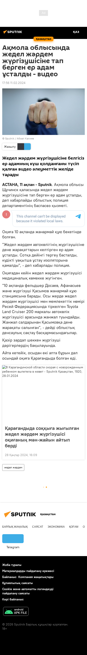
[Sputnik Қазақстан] (13, 34)
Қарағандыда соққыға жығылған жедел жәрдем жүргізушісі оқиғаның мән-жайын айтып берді (42, 436)
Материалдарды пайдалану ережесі (28, 571)
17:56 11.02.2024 (13, 83)
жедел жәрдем (13, 467)
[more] (79, 454)
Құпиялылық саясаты (17, 583)
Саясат (37, 526)
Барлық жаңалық (15, 526)
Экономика (56, 526)
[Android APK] (16, 612)
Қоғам (73, 526)
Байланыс (9, 577)
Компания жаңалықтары (36, 577)
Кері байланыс (13, 599)
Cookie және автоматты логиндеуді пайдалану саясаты (28, 591)
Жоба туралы (11, 565)
